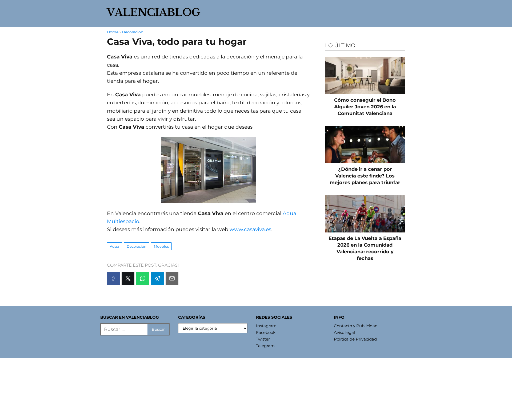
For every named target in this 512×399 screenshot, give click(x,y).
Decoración (136, 246)
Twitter (263, 339)
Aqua (114, 246)
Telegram (265, 345)
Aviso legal (344, 332)
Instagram (266, 325)
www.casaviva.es (250, 229)
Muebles (161, 246)
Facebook (265, 332)
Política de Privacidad (355, 339)
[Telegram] (157, 278)
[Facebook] (113, 278)
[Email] (172, 278)
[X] (128, 278)
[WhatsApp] (142, 278)
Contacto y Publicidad (356, 325)
